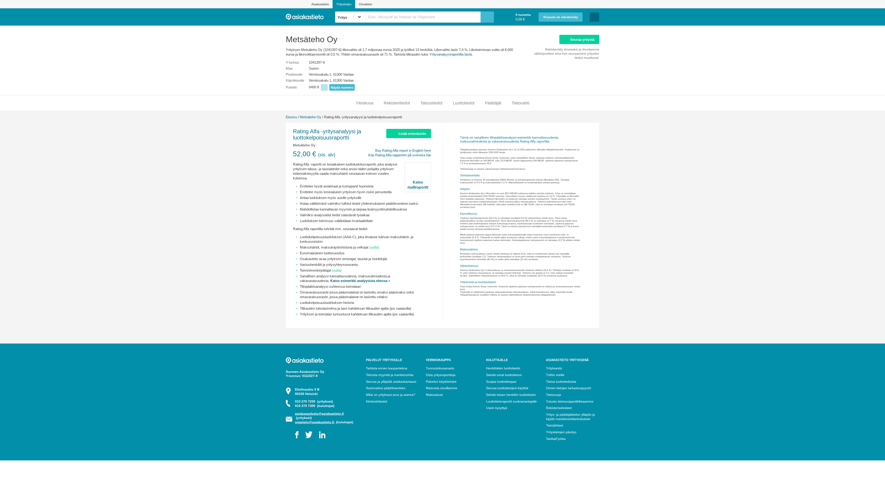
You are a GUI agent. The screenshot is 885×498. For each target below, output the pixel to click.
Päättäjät (493, 103)
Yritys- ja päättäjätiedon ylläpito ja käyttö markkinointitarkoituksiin (570, 417)
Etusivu (291, 117)
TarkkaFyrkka (556, 439)
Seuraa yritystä (582, 40)
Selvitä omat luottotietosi (504, 375)
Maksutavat (434, 395)
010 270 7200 (314, 401)
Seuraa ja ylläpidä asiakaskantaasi (391, 381)
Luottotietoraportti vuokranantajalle (511, 401)
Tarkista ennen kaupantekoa (386, 368)
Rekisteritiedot (397, 103)
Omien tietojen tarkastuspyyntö (568, 388)
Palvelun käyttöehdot (441, 381)
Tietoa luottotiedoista (561, 381)
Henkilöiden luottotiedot (503, 368)
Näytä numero (342, 87)
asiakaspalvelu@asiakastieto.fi (319, 413)
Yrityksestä (554, 368)
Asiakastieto (320, 4)
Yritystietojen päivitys (561, 432)
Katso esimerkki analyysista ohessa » (360, 281)
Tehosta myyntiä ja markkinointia (389, 375)
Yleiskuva (364, 103)
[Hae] (487, 17)
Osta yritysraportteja (440, 375)
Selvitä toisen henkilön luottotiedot (511, 395)
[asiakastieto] (310, 17)
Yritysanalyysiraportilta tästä (450, 54)
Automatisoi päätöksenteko (385, 388)
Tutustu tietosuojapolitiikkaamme (569, 401)
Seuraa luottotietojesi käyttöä (507, 388)
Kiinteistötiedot (376, 401)
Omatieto (365, 4)
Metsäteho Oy (310, 117)
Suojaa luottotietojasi (501, 381)
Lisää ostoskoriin (412, 134)
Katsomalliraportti (417, 184)
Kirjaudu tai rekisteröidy (560, 17)
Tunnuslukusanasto (440, 368)
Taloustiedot (431, 103)
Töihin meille (555, 375)
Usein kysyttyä (496, 408)
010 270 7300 (314, 406)
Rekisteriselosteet (559, 408)
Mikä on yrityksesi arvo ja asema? (390, 395)
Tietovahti (520, 103)
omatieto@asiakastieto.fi (315, 422)
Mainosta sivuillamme (441, 388)
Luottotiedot (464, 103)
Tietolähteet (554, 425)
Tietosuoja (553, 395)
